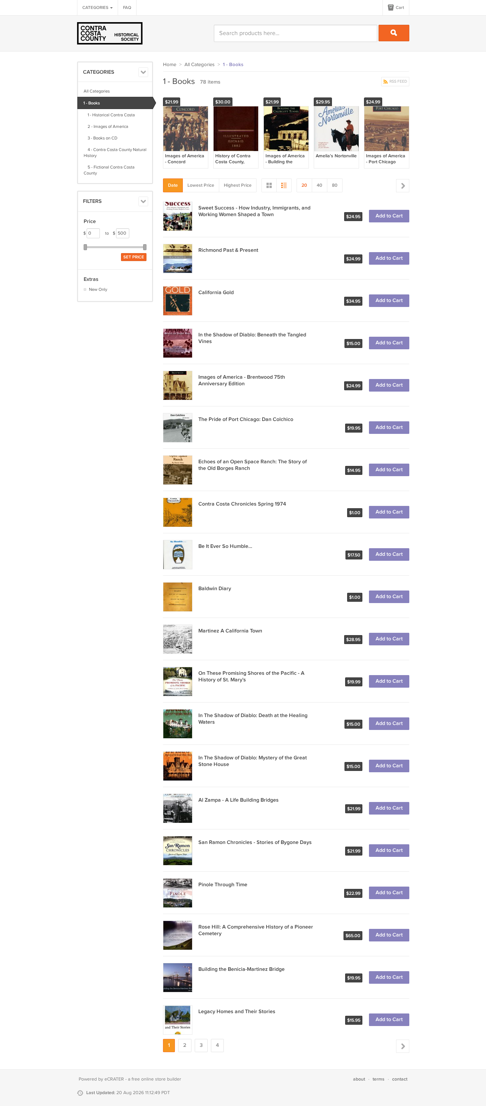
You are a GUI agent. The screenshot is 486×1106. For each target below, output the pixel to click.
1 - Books (91, 103)
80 (335, 185)
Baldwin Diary (214, 589)
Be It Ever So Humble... (225, 546)
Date (173, 185)
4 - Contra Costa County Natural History (115, 152)
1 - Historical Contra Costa (109, 115)
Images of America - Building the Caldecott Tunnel (285, 162)
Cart (399, 7)
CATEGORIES (95, 7)
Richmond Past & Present (228, 250)
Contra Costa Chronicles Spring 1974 (242, 504)
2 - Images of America (106, 126)
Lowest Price (200, 185)
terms (379, 1079)
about (359, 1079)
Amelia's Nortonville (336, 156)
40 (319, 185)
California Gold (216, 292)
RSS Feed (397, 81)
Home (169, 64)
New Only (98, 289)
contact (399, 1079)
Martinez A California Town (230, 631)
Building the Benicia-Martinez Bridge (241, 969)
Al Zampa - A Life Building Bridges (238, 800)
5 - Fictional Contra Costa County (109, 170)
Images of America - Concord (184, 159)
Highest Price (238, 185)
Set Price (133, 257)
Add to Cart (389, 216)
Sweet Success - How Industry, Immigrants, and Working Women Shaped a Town (254, 211)
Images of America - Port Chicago (385, 159)
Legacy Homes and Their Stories (236, 1012)
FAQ (127, 7)
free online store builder (156, 1079)
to (110, 233)
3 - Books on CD (100, 138)
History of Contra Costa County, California (233, 162)
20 (304, 185)
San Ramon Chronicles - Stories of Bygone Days (255, 842)
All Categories (97, 91)
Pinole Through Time (222, 885)
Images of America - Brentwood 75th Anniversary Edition (241, 380)
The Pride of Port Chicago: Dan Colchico (245, 419)
